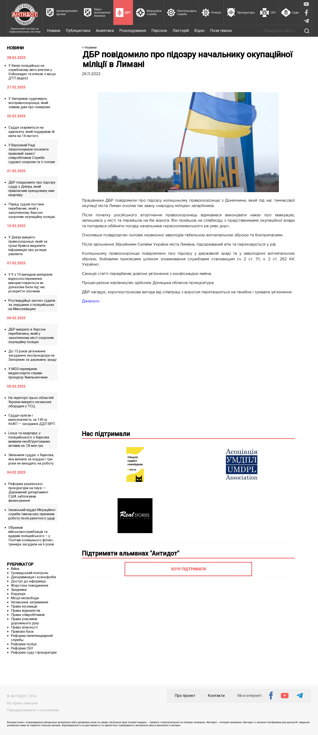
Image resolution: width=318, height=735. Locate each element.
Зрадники (19, 590)
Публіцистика (78, 30)
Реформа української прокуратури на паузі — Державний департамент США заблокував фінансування (28, 492)
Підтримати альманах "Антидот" (130, 553)
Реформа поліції (24, 644)
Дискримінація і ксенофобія (33, 577)
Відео (199, 30)
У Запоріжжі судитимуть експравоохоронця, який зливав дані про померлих (29, 103)
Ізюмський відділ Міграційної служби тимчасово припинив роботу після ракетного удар (31, 514)
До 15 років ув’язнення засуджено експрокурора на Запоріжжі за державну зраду (32, 355)
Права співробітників (28, 615)
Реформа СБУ (22, 648)
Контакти (216, 695)
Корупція (18, 594)
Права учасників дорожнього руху (25, 621)
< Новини (89, 47)
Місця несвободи (25, 598)
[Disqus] (188, 366)
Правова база (22, 631)
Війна (15, 569)
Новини (53, 30)
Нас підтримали (106, 434)
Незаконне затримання (29, 602)
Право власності (24, 627)
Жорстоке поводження (29, 585)
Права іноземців (24, 606)
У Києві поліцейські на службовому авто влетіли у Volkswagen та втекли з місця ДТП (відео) (32, 71)
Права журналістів (25, 610)
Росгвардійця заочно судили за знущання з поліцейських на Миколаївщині (31, 304)
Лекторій (181, 30)
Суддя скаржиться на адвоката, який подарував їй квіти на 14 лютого (31, 131)
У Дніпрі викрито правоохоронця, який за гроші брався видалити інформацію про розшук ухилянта (27, 245)
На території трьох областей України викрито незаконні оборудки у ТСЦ (31, 402)
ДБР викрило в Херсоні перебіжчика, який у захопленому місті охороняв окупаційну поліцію (31, 335)
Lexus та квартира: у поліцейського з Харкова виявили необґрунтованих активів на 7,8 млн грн (29, 439)
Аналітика (105, 30)
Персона (159, 30)
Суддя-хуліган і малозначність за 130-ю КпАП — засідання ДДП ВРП (31, 419)
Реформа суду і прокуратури (34, 652)
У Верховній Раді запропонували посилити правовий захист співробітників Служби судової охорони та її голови (31, 153)
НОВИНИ (15, 47)
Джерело (90, 301)
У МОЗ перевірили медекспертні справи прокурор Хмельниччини (27, 373)
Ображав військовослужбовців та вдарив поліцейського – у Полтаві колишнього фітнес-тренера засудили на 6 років (31, 535)
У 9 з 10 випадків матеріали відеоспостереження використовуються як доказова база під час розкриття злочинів (30, 282)
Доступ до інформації (28, 581)
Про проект (185, 695)
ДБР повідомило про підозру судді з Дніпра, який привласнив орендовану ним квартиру (31, 188)
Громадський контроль (29, 573)
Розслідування (132, 30)
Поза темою (221, 30)
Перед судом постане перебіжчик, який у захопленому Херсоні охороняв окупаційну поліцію (31, 210)
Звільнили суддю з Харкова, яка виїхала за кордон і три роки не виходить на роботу (31, 459)
